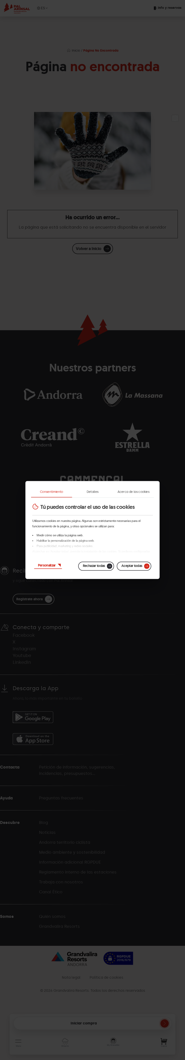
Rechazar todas (94, 565)
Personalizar (47, 565)
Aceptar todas (131, 565)
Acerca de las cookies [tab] (133, 492)
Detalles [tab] (93, 492)
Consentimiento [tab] (51, 492)
